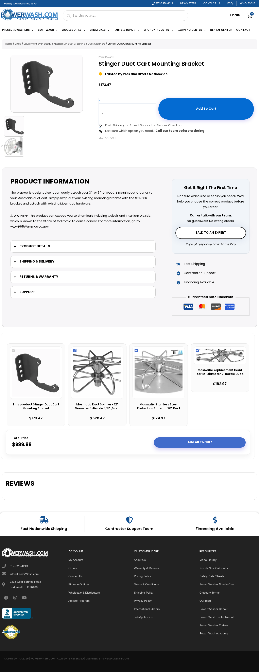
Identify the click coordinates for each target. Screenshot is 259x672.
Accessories (72, 30)
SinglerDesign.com (115, 659)
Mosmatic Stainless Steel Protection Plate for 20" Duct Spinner (158, 407)
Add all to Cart (200, 442)
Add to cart (206, 109)
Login (235, 15)
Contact (243, 30)
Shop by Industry (156, 30)
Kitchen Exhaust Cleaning (69, 44)
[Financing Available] (215, 519)
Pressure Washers (16, 30)
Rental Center (221, 30)
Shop (18, 44)
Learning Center (189, 30)
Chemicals (98, 30)
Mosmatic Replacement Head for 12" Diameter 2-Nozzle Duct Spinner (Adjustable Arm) (220, 372)
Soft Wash (46, 30)
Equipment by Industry (37, 44)
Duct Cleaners (96, 44)
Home (8, 44)
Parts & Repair (124, 30)
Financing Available (215, 529)
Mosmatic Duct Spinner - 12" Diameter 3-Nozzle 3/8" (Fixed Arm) (97, 407)
